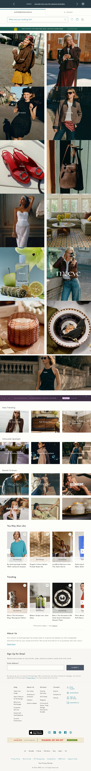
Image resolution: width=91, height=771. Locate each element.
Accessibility (51, 759)
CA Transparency (39, 759)
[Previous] (9, 551)
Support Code (72, 759)
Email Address (12, 663)
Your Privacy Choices (45, 763)
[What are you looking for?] (65, 19)
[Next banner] (77, 4)
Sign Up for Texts (73, 698)
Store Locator (72, 688)
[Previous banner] (13, 4)
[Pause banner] (83, 4)
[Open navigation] (82, 19)
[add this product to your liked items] (24, 534)
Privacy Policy (31, 678)
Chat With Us (73, 703)
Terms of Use (27, 759)
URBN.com (61, 759)
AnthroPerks (73, 693)
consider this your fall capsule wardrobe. (49, 4)
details (54, 626)
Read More (11, 644)
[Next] (82, 551)
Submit (75, 668)
